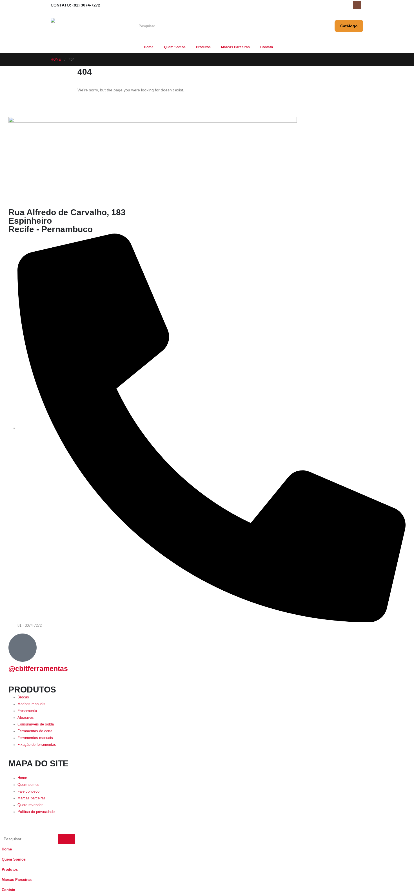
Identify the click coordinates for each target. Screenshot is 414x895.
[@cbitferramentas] (22, 648)
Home (148, 47)
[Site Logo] (75, 26)
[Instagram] (357, 5)
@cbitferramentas (38, 668)
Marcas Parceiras (235, 47)
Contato (266, 47)
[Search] (272, 26)
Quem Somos (175, 47)
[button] (3, 830)
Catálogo (349, 26)
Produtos (203, 47)
